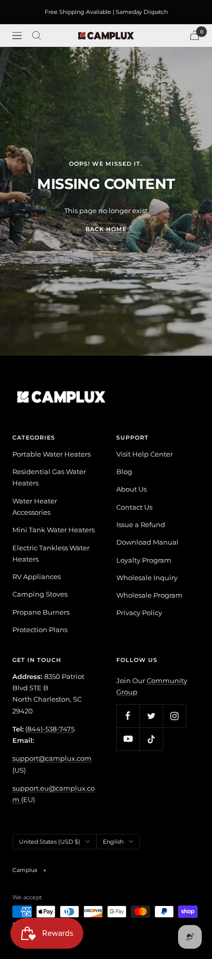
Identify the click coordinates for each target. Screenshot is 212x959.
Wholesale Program (149, 595)
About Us (131, 489)
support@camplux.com (52, 758)
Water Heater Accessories (34, 506)
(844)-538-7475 (50, 729)
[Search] (36, 35)
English (113, 841)
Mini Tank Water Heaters (53, 530)
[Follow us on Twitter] (151, 715)
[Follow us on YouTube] (127, 739)
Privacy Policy (139, 612)
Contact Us (134, 507)
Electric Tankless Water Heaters (51, 553)
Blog (124, 471)
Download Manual (147, 542)
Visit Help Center (144, 454)
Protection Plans (39, 629)
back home (106, 229)
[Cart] (194, 35)
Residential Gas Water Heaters (49, 477)
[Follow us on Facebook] (127, 715)
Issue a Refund (140, 524)
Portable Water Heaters (51, 454)
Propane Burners (40, 612)
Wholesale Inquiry (147, 577)
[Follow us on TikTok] (151, 739)
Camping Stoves (39, 594)
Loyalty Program (143, 560)
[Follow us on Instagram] (174, 715)
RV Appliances (36, 576)
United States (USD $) (49, 841)
